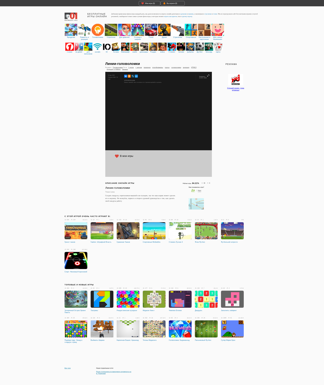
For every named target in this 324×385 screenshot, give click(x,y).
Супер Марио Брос (228, 340)
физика (125, 69)
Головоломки (118, 67)
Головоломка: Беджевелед (179, 340)
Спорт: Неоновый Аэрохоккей (76, 272)
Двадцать (198, 310)
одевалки (183, 14)
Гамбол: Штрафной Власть (101, 242)
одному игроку (187, 16)
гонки (215, 14)
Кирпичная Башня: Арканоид (128, 340)
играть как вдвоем (170, 16)
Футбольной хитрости (229, 242)
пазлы (167, 67)
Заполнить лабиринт (229, 310)
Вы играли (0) (172, 3)
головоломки (176, 67)
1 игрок (131, 67)
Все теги (68, 368)
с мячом (139, 67)
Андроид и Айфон (113, 69)
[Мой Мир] (136, 76)
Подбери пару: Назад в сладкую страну (73, 341)
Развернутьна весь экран (203, 77)
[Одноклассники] (129, 76)
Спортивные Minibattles (151, 242)
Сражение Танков (123, 242)
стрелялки (207, 14)
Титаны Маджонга (149, 340)
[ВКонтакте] (125, 76)
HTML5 (193, 67)
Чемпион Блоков (175, 310)
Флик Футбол (200, 242)
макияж (191, 14)
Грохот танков (70, 242)
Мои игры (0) (150, 3)
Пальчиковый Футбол (203, 340)
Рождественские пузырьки (127, 310)
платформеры (157, 67)
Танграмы (94, 310)
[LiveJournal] (132, 76)
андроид (186, 67)
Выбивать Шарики (97, 340)
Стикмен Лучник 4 (176, 242)
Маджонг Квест (149, 310)
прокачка (147, 67)
